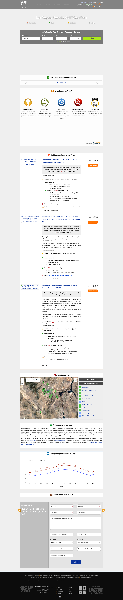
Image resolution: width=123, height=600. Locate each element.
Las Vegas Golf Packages (48, 577)
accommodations (60, 440)
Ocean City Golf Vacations (36, 577)
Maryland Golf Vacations (60, 581)
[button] (19, 510)
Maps (93, 23)
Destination (25, 35)
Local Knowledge (28, 109)
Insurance (71, 587)
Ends (58, 35)
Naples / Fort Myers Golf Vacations (80, 575)
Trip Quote (59, 589)
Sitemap (70, 593)
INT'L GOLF (48, 5)
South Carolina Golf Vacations (84, 581)
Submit (76, 562)
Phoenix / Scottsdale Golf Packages (31, 575)
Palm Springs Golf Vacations (46, 575)
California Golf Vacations (38, 581)
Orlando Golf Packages (93, 575)
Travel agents (57, 41)
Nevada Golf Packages (71, 581)
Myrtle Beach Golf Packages (73, 577)
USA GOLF (39, 5)
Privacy (70, 591)
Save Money (45, 109)
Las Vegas (61, 17)
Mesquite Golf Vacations (60, 577)
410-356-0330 (87, 4)
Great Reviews (95, 109)
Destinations (60, 591)
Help (70, 589)
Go (93, 38)
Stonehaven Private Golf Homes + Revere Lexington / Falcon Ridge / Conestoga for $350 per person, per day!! (61, 218)
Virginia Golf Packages (96, 581)
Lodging (72, 23)
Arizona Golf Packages (26, 581)
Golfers (72, 35)
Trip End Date (80, 539)
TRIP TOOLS (57, 5)
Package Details (93, 165)
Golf (52, 23)
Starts (45, 35)
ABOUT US (66, 5)
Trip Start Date (53, 539)
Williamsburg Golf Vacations (86, 577)
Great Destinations (78, 109)
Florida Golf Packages (49, 581)
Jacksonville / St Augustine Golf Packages (62, 575)
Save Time (61, 109)
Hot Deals (32, 23)
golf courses (32, 440)
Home (58, 587)
